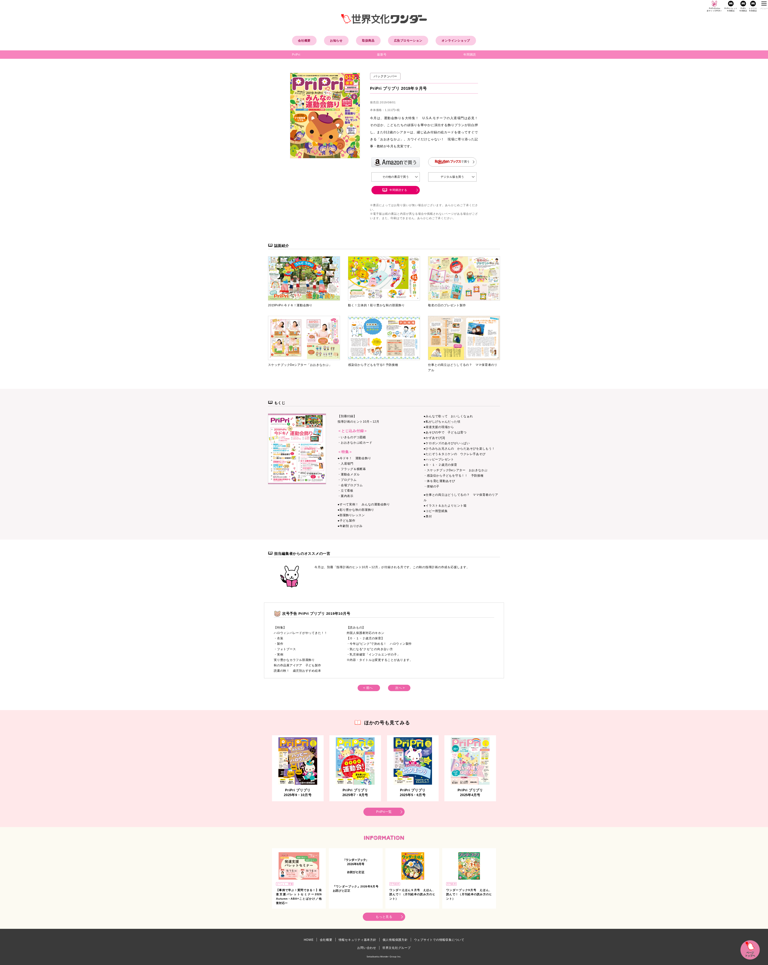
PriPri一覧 (384, 811)
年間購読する (398, 190)
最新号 (381, 54)
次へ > (400, 688)
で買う (465, 161)
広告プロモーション (408, 40)
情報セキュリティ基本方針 (357, 939)
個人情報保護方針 (395, 939)
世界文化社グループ (396, 947)
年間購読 (469, 54)
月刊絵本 (394, 884)
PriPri (296, 54)
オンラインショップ (456, 40)
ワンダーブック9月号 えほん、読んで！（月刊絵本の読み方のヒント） (469, 894)
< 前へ (368, 688)
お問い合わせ (366, 947)
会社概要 (304, 40)
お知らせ (336, 40)
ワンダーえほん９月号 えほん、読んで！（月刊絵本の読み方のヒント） (412, 894)
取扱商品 (368, 40)
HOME (309, 939)
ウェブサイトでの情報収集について (439, 939)
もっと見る (384, 916)
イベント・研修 (285, 884)
